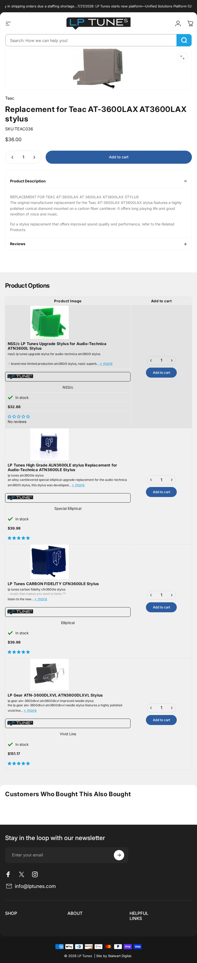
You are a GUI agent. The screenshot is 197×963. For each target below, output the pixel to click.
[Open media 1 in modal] (182, 57)
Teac (9, 98)
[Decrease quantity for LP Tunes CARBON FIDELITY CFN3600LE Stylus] (151, 595)
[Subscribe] (119, 855)
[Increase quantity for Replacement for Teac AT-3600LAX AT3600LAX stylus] (35, 157)
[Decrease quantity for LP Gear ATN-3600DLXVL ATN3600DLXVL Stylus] (151, 708)
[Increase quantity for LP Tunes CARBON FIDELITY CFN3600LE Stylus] (172, 595)
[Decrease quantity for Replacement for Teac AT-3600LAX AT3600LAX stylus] (11, 157)
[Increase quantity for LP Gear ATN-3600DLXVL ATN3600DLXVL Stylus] (172, 708)
